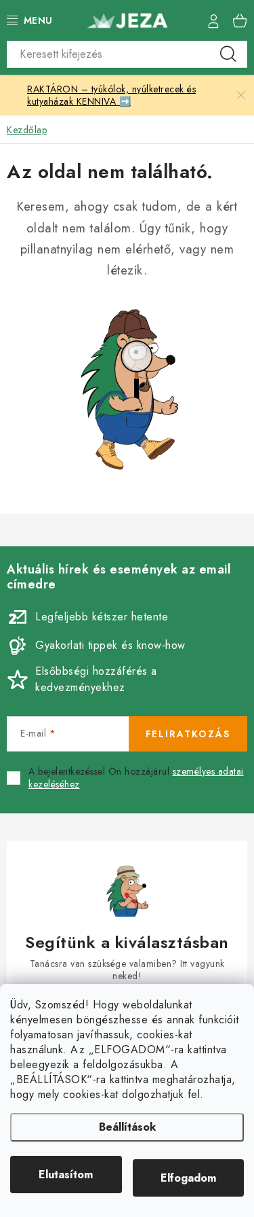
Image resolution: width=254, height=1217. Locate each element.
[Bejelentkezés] (213, 20)
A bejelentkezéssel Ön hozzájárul (136, 778)
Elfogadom (188, 1178)
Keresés (228, 54)
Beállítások (127, 1127)
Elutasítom (66, 1174)
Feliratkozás (188, 734)
